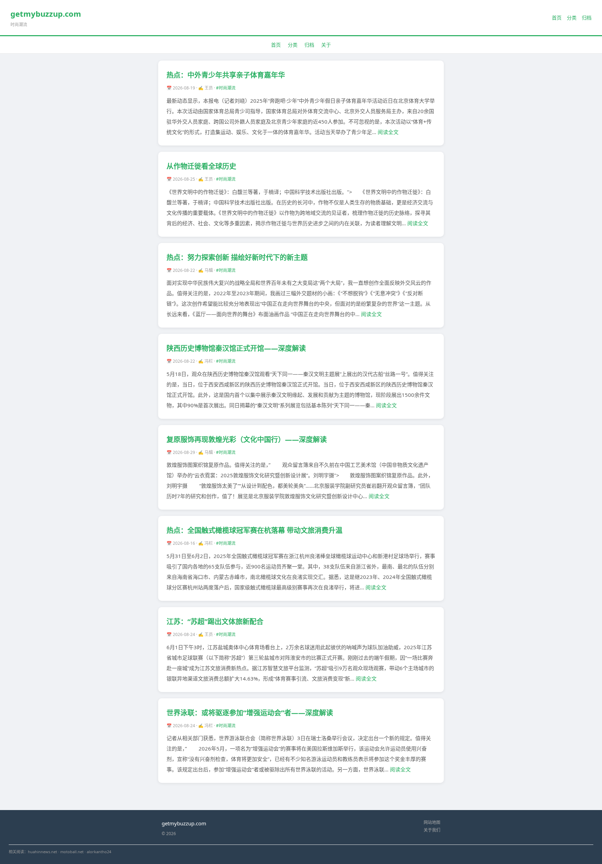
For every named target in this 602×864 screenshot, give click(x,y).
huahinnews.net (42, 851)
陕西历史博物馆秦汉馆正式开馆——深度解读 (236, 348)
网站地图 (432, 822)
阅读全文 (388, 131)
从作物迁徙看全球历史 (201, 166)
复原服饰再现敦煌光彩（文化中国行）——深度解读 (247, 439)
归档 (587, 17)
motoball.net (72, 851)
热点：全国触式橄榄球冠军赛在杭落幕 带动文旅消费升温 (254, 530)
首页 (557, 17)
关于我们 (432, 830)
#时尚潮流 (226, 88)
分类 (572, 17)
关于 (326, 44)
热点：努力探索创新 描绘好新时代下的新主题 (237, 257)
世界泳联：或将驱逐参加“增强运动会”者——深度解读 (250, 712)
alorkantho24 (99, 851)
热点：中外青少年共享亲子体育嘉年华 (226, 75)
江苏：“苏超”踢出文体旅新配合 (215, 621)
